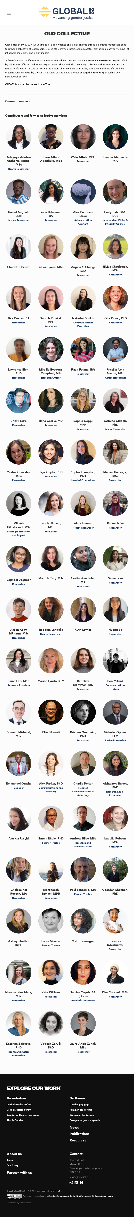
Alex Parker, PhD (51, 784)
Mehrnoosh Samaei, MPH (51, 892)
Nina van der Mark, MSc (18, 994)
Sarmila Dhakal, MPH (51, 320)
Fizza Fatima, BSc (83, 370)
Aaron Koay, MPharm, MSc (18, 632)
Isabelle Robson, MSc (115, 840)
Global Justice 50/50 (19, 1109)
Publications (79, 1134)
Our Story (12, 1165)
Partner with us (19, 1172)
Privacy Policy (56, 1191)
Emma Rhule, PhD (51, 839)
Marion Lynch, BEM (51, 681)
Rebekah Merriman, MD (83, 683)
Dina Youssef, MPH (115, 992)
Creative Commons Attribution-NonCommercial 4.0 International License (80, 1196)
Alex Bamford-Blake (83, 214)
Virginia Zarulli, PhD (50, 1046)
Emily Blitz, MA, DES (115, 214)
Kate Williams (51, 992)
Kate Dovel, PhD (115, 318)
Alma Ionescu (83, 523)
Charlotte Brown (18, 267)
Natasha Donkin (83, 318)
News (74, 1127)
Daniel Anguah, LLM (18, 214)
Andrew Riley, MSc (83, 839)
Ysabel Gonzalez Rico (18, 474)
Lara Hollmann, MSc (50, 525)
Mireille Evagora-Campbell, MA (51, 371)
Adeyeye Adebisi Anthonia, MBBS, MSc (19, 161)
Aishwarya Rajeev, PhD (115, 785)
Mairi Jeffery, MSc (51, 578)
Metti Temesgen (83, 941)
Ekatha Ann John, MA (83, 580)
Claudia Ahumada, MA (115, 159)
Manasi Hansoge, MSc (115, 474)
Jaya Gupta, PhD (51, 472)
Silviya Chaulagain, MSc (115, 268)
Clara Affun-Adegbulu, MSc (51, 159)
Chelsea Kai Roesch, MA (18, 892)
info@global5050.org (81, 1177)
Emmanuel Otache (19, 784)
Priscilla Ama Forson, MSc (115, 371)
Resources (78, 1140)
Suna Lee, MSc (19, 681)
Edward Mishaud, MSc (18, 734)
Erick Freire (19, 421)
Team (10, 1160)
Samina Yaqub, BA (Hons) (83, 994)
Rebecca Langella (51, 630)
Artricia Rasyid (19, 839)
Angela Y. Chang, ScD (83, 269)
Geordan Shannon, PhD (115, 892)
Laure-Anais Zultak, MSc (83, 1046)
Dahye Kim (115, 578)
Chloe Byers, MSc (51, 267)
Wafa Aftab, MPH (83, 157)
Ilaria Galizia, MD (51, 421)
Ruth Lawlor (83, 630)
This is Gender (15, 1120)
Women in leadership (82, 1115)
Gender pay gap (79, 1104)
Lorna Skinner (51, 941)
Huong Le (115, 630)
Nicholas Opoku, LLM (115, 734)
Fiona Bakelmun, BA (50, 214)
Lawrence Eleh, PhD (18, 371)
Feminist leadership (81, 1109)
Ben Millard (115, 681)
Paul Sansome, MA (83, 890)
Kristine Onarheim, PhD (83, 734)
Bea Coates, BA (19, 318)
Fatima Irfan (115, 523)
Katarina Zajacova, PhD (18, 1046)
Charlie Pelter (83, 784)
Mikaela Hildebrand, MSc (18, 525)
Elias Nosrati (51, 732)
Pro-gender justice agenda (85, 1120)
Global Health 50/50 (19, 1104)
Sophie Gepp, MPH (83, 423)
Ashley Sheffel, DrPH (18, 943)
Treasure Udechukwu (115, 943)
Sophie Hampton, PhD (83, 474)
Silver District (25, 1202)
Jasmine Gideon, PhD (115, 423)
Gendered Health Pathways (23, 1115)
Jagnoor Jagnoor (19, 580)
